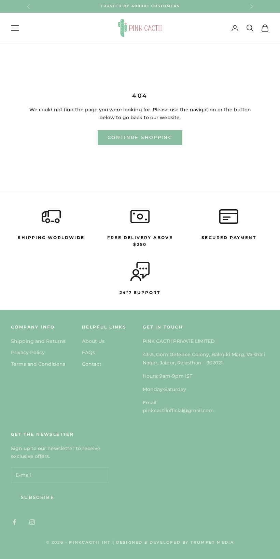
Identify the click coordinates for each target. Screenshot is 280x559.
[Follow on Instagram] (32, 522)
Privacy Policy (28, 352)
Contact (91, 364)
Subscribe (37, 497)
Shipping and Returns (38, 341)
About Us (93, 341)
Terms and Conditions (38, 364)
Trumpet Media (212, 542)
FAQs (88, 352)
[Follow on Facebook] (14, 522)
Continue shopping (140, 137)
